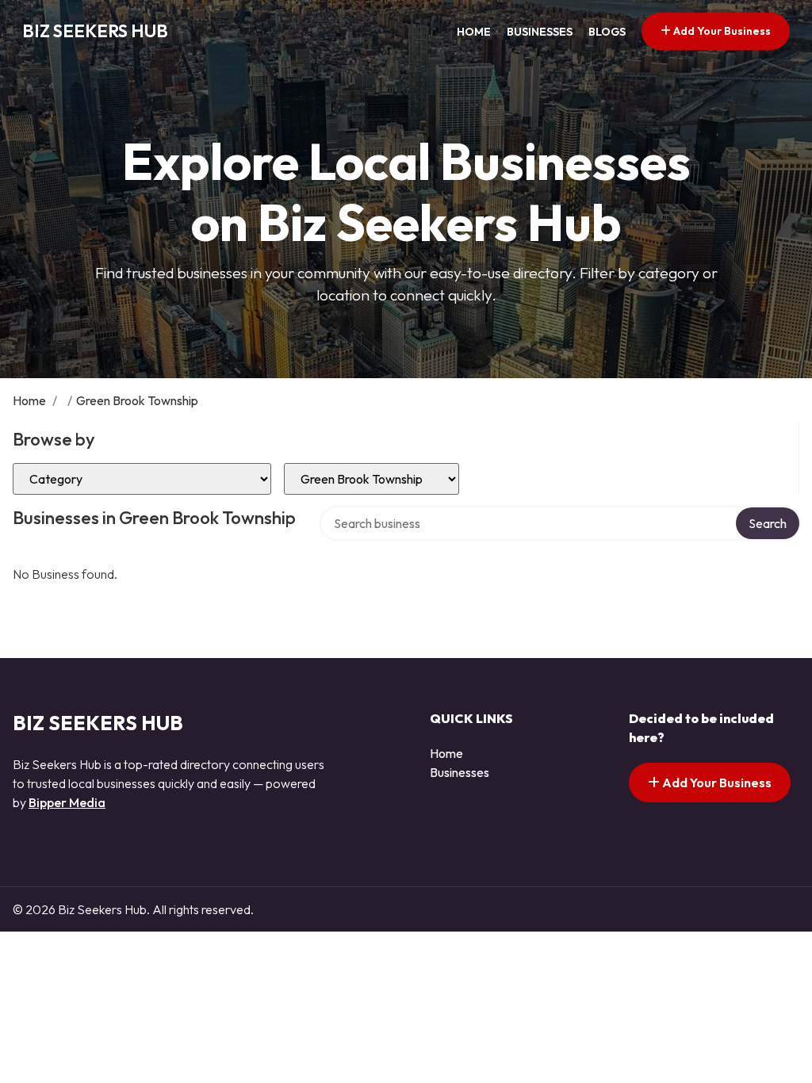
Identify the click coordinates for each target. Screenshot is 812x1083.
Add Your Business (721, 31)
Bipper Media (67, 802)
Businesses (540, 32)
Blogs (607, 32)
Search (768, 523)
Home (474, 32)
